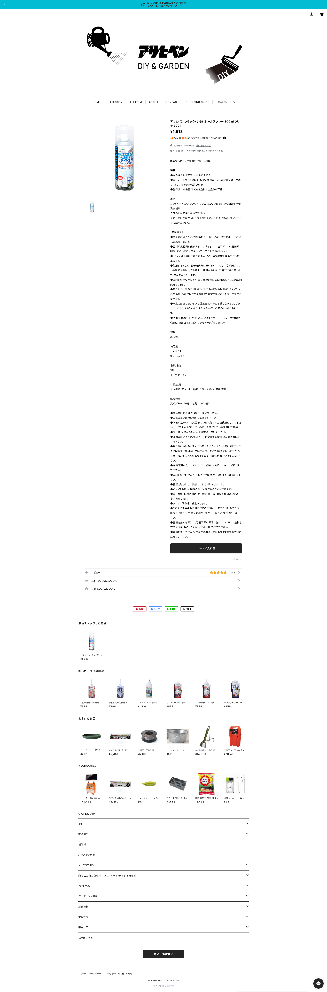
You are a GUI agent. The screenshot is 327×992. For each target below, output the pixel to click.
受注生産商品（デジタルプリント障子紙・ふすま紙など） (107, 875)
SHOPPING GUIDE (197, 102)
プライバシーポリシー (91, 973)
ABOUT (153, 102)
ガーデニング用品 (87, 896)
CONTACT (172, 102)
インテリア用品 (86, 865)
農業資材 (83, 906)
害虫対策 (83, 927)
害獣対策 (83, 917)
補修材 (82, 844)
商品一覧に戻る (163, 954)
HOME (96, 102)
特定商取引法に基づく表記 (119, 973)
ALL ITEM (136, 102)
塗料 (80, 823)
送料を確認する (203, 145)
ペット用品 (84, 885)
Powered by (160, 986)
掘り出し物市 (85, 937)
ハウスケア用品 (86, 854)
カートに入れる (206, 548)
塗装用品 (83, 834)
